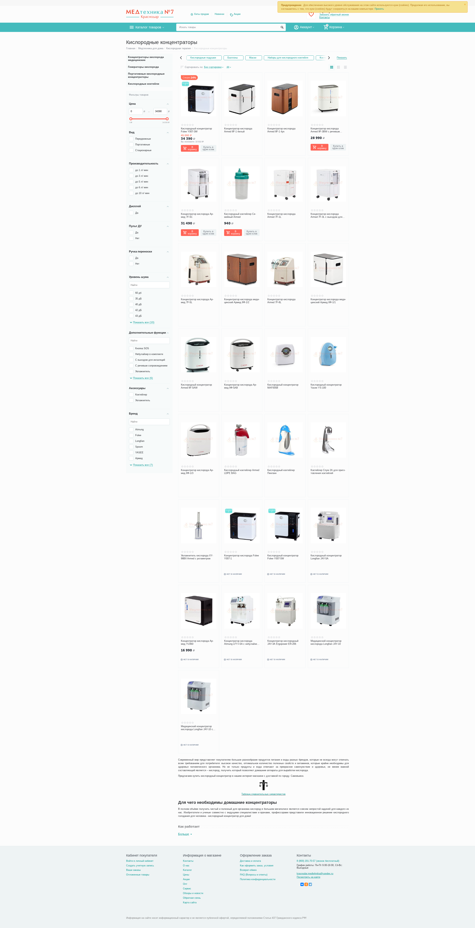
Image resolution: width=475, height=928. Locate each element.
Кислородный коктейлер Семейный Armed (240, 215)
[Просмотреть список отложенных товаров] (311, 16)
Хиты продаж (201, 14)
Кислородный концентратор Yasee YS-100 (326, 386)
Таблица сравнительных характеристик (263, 794)
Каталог (187, 870)
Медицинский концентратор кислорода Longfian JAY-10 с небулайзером (197, 728)
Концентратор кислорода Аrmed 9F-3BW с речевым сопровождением (325, 130)
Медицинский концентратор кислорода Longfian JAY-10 (326, 642)
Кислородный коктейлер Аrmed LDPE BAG (241, 471)
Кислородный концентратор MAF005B (282, 386)
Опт (185, 884)
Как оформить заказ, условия (256, 865)
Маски (252, 57)
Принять (379, 8)
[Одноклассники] (306, 884)
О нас (186, 865)
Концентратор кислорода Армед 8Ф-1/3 (197, 471)
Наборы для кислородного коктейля (288, 57)
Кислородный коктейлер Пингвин (281, 471)
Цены (186, 874)
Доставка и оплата (250, 860)
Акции (237, 14)
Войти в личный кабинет (139, 860)
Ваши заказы (133, 870)
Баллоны (232, 57)
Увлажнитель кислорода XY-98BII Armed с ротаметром (197, 557)
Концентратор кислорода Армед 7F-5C (197, 215)
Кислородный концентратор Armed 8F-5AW (196, 386)
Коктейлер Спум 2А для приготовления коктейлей (328, 471)
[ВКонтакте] (302, 884)
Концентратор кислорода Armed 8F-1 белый (238, 130)
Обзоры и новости (193, 893)
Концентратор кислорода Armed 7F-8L (281, 301)
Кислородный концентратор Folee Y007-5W (282, 557)
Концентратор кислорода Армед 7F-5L (197, 301)
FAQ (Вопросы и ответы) (253, 874)
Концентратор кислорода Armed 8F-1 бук (281, 130)
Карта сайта (189, 902)
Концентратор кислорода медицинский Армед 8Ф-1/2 (241, 301)
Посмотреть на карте (308, 877)
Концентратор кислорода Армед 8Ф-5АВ (240, 386)
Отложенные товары (137, 874)
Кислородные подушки (203, 57)
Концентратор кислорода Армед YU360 (197, 642)
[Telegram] (310, 884)
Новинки (219, 14)
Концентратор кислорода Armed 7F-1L (281, 215)
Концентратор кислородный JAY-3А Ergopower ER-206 (282, 642)
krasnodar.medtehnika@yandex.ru (315, 873)
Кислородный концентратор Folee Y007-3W (196, 130)
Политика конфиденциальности (257, 879)
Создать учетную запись (140, 865)
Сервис (187, 888)
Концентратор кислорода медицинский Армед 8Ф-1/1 (328, 301)
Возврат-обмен (248, 870)
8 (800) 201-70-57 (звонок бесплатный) (318, 860)
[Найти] (282, 27)
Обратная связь (192, 897)
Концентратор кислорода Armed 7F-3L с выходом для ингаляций (326, 215)
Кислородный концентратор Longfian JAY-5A (326, 557)
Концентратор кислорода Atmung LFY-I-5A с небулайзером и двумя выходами (241, 642)
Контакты (324, 17)
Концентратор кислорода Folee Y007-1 (241, 557)
